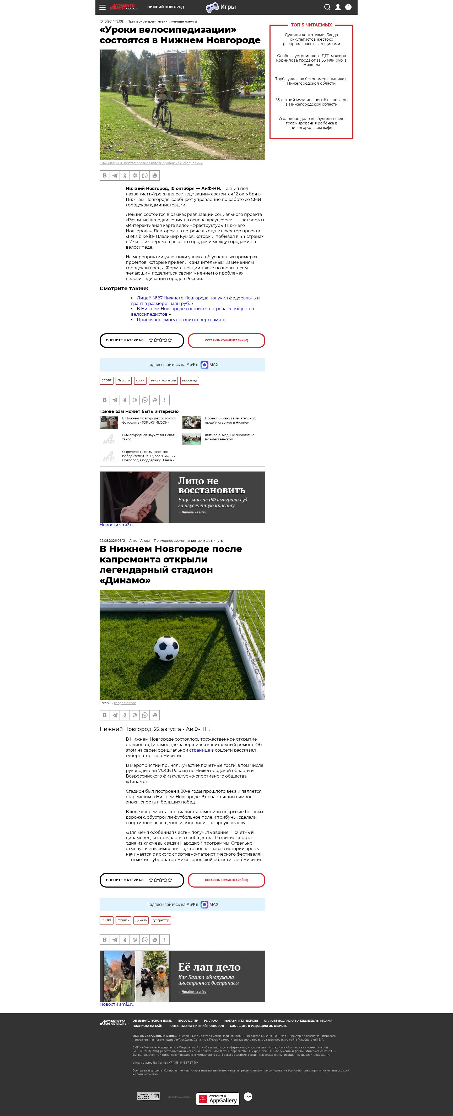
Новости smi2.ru (117, 524)
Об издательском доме (152, 1020)
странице (199, 750)
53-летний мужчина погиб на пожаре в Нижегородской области (312, 102)
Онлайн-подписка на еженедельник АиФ (298, 1020)
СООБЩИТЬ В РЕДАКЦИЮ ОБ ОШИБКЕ (258, 1026)
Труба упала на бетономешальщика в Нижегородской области (311, 81)
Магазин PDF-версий (241, 1020)
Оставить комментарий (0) (226, 340)
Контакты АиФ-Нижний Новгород (196, 1026)
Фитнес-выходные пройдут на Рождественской (229, 437)
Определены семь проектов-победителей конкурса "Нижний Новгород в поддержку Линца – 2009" (138, 458)
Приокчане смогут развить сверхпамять (181, 319)
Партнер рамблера (177, 1096)
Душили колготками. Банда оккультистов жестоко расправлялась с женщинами (311, 39)
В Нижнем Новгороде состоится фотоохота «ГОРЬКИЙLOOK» (149, 420)
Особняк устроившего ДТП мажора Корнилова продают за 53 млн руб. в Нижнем (311, 60)
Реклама (211, 1020)
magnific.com (125, 703)
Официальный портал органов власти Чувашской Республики (151, 163)
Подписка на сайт (148, 1026)
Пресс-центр (188, 1020)
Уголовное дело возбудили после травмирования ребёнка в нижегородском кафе (311, 123)
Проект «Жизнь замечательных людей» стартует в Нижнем (230, 420)
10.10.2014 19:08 (111, 21)
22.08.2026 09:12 (112, 541)
